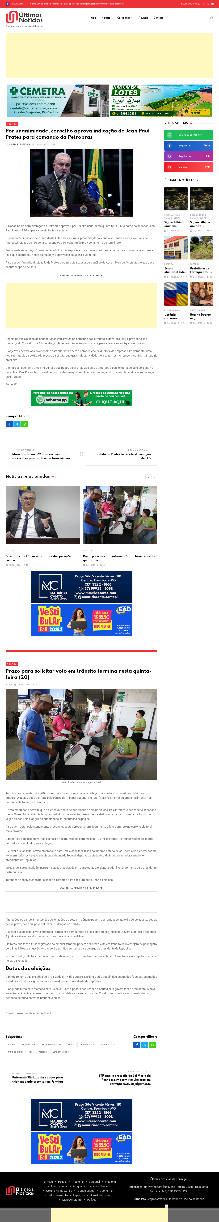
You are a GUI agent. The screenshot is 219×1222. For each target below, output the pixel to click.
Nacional (110, 1181)
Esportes (79, 1195)
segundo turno (108, 1044)
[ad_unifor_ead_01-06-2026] (81, 619)
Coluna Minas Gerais (59, 1190)
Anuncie (143, 18)
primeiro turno (87, 1044)
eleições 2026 (28, 1044)
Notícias (107, 18)
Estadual (94, 1181)
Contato (159, 18)
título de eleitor (15, 1052)
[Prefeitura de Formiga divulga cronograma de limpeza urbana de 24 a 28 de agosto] (201, 248)
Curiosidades (86, 1190)
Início (93, 18)
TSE (31, 1052)
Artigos (77, 1186)
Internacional (172, 310)
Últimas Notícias (20, 144)
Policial (62, 1181)
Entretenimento (199, 310)
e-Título (11, 1044)
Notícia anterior (25, 450)
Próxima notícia (137, 450)
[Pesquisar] (211, 18)
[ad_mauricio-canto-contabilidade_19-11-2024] (81, 586)
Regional (78, 1181)
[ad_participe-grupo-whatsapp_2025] (81, 397)
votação (43, 1052)
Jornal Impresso (100, 1195)
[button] (148, 476)
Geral (177, 218)
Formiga (169, 264)
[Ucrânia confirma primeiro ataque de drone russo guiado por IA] (176, 294)
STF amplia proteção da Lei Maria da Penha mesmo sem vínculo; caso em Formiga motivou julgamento (125, 1080)
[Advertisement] (109, 55)
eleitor (70, 1044)
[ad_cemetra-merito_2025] (58, 100)
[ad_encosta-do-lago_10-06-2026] (161, 100)
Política (10, 550)
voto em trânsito (61, 1052)
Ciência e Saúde (98, 1186)
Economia (106, 1190)
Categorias (123, 18)
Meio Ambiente (72, 1199)
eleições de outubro (51, 1044)
